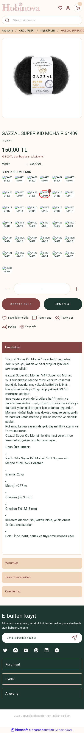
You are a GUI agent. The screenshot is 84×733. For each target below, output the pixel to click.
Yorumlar (11, 563)
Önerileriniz (13, 591)
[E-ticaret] (41, 730)
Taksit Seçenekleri (18, 577)
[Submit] (74, 638)
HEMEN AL (63, 304)
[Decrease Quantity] (8, 289)
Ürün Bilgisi (12, 347)
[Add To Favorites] (15, 318)
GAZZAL (36, 164)
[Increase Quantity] (76, 289)
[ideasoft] (19, 730)
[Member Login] (68, 8)
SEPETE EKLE (21, 304)
